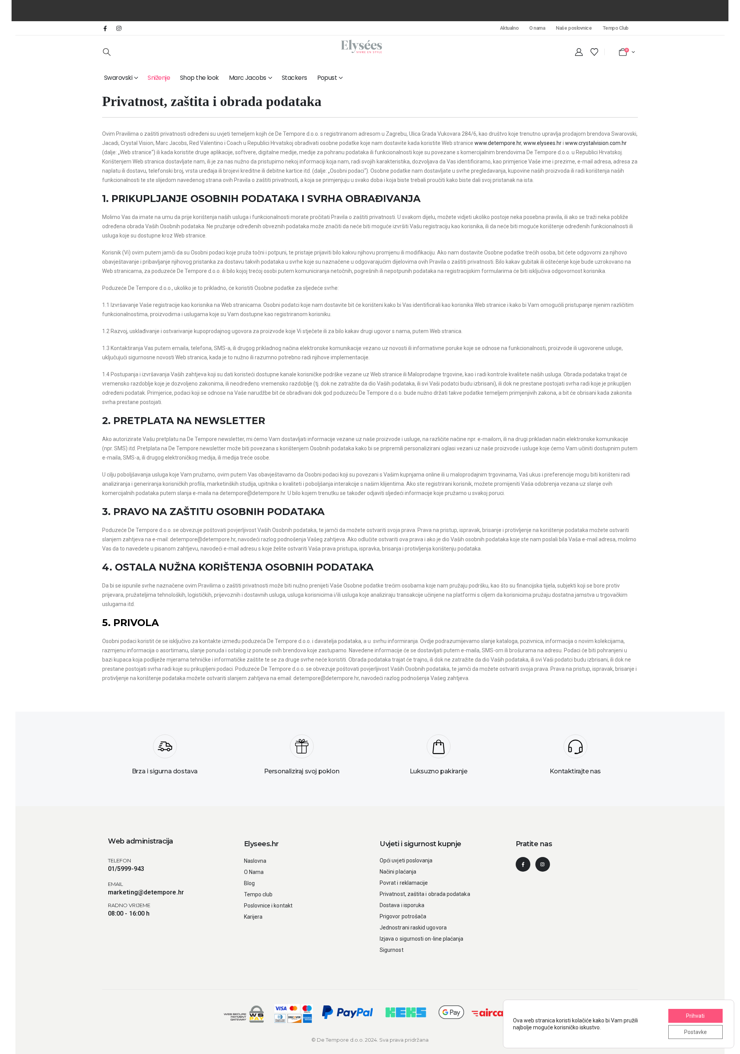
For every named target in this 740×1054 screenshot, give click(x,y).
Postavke (695, 1032)
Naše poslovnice (574, 28)
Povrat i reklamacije (404, 883)
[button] (106, 52)
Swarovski (118, 77)
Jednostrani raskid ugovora (413, 927)
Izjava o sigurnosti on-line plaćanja (422, 939)
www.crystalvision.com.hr (596, 143)
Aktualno (509, 28)
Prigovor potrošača (403, 916)
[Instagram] (119, 28)
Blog (249, 883)
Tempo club (258, 894)
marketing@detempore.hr (146, 892)
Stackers (294, 77)
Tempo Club (616, 28)
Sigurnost (392, 950)
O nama (537, 28)
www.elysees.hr (542, 143)
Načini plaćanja (398, 872)
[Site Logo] (361, 46)
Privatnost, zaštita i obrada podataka (425, 894)
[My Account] (579, 52)
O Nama (254, 872)
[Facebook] (105, 28)
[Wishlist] (594, 52)
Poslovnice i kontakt (268, 905)
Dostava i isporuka (402, 905)
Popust (327, 77)
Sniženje (159, 77)
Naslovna (255, 861)
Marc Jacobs (247, 77)
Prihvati (695, 1016)
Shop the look (199, 77)
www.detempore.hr (497, 143)
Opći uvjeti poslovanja (406, 860)
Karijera (253, 917)
